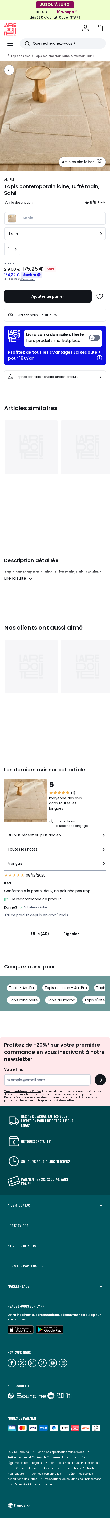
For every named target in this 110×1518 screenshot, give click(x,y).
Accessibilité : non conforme (33, 1484)
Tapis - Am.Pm (22, 987)
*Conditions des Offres (22, 1479)
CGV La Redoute (18, 1452)
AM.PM (9, 179)
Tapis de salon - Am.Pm (66, 987)
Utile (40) (40, 933)
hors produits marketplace (55, 337)
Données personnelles (46, 1474)
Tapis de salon (20, 56)
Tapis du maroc (61, 1000)
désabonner (50, 1097)
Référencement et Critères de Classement (35, 1457)
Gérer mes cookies (81, 1474)
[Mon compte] (85, 28)
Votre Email (15, 1069)
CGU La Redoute (25, 1468)
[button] (100, 28)
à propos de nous (22, 1245)
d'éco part (27, 279)
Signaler (71, 933)
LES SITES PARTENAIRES (25, 1266)
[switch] (63, 338)
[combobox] (55, 837)
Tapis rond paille (23, 1000)
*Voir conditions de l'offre (22, 1091)
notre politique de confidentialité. (50, 1100)
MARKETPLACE (18, 1286)
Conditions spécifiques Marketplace (60, 1452)
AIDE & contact (20, 1205)
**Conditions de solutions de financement (73, 1479)
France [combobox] (19, 1505)
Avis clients (51, 1468)
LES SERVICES (18, 1225)
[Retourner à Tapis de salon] (9, 70)
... (5, 56)
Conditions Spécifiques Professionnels (75, 1463)
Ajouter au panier (47, 296)
